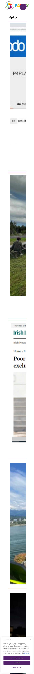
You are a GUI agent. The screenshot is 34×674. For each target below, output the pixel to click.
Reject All (17, 662)
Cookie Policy (26, 653)
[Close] (30, 640)
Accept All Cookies (17, 658)
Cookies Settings (17, 667)
